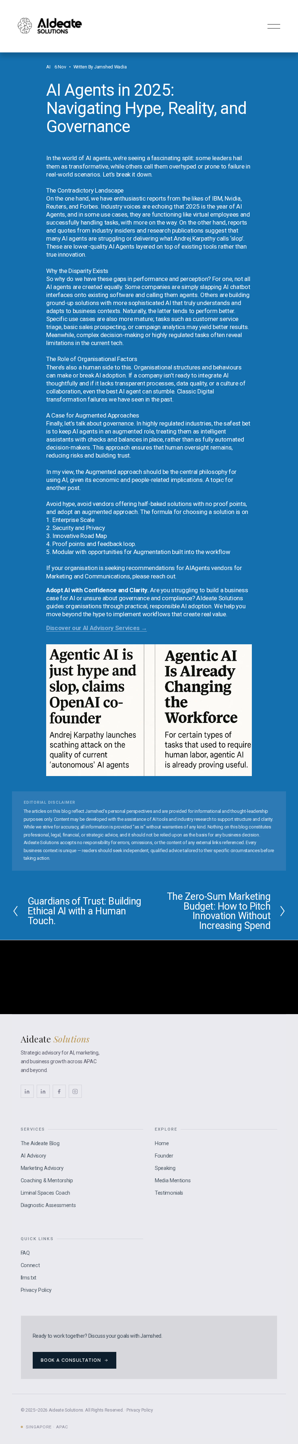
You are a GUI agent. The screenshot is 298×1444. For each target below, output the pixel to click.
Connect (30, 1265)
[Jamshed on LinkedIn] (27, 1091)
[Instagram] (75, 1091)
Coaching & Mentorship (47, 1181)
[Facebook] (59, 1091)
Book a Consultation (71, 1360)
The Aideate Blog (40, 1143)
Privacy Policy (36, 1290)
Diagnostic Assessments (48, 1205)
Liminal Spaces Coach (45, 1193)
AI (48, 67)
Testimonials (169, 1193)
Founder (164, 1156)
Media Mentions (172, 1181)
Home (162, 1143)
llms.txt (28, 1278)
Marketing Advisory (42, 1168)
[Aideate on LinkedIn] (43, 1091)
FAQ (25, 1253)
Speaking (165, 1168)
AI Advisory (33, 1156)
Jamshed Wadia (110, 67)
